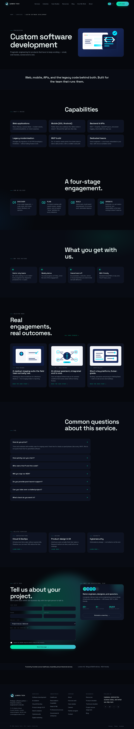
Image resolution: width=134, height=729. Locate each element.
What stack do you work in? (24, 497)
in (105, 706)
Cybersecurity (36, 714)
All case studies (71, 335)
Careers (70, 707)
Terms (116, 726)
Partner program (73, 711)
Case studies (72, 704)
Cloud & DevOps (37, 704)
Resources (65, 4)
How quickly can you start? (24, 458)
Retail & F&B (53, 706)
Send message (43, 647)
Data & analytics (37, 711)
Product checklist (91, 700)
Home (11, 14)
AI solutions (35, 700)
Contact (70, 714)
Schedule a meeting (102, 615)
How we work (72, 700)
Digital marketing (37, 717)
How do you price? (20, 442)
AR (113, 3)
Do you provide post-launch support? (27, 482)
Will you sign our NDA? (21, 474)
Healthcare (53, 697)
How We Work (81, 4)
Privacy (110, 726)
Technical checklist (92, 704)
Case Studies (55, 4)
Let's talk (122, 4)
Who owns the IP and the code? (25, 466)
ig (118, 706)
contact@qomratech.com (17, 714)
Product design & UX (38, 707)
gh (109, 706)
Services (37, 4)
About (90, 4)
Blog (73, 4)
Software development (39, 697)
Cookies (121, 726)
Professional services (56, 710)
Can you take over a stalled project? (27, 489)
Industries (45, 4)
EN (109, 3)
